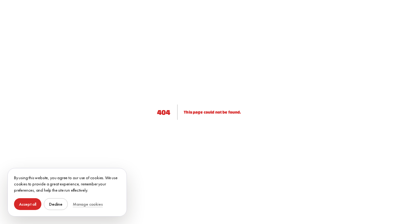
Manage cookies (88, 204)
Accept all (27, 204)
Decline (55, 204)
